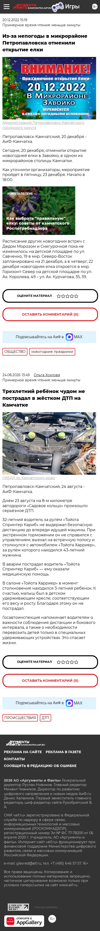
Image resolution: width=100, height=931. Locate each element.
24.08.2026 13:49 (16, 375)
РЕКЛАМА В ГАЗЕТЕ (63, 752)
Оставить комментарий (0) (50, 314)
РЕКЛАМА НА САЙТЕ (23, 752)
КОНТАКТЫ (14, 759)
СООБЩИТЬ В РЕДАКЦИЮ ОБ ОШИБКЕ (40, 766)
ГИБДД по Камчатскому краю (28, 478)
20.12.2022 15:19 (14, 20)
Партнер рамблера (45, 907)
